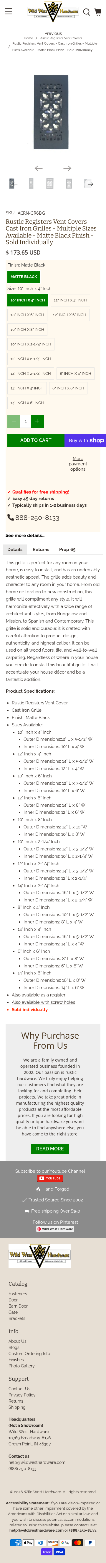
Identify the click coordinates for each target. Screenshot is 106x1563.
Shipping (17, 1407)
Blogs (14, 1347)
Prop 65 (67, 549)
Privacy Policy (22, 1395)
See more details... (25, 535)
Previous (53, 33)
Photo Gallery (22, 1366)
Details (14, 549)
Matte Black (24, 276)
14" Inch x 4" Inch (27, 388)
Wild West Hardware (42, 1492)
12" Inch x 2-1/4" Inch (31, 359)
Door (13, 1300)
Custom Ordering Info (29, 1353)
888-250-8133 (37, 517)
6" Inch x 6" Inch (68, 388)
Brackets (17, 1318)
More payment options (78, 464)
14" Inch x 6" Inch (27, 403)
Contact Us (19, 1388)
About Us (17, 1341)
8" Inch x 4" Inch (75, 373)
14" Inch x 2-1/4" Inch (31, 373)
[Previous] (38, 168)
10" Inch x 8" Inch (27, 329)
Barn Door (18, 1306)
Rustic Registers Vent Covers (61, 38)
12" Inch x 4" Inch (70, 300)
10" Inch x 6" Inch (27, 315)
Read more (50, 1149)
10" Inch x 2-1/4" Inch (31, 344)
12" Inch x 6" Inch (69, 315)
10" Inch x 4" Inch (28, 300)
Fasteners (18, 1293)
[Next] (67, 168)
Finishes (16, 1359)
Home (28, 38)
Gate (13, 1312)
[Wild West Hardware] (53, 12)
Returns (41, 549)
